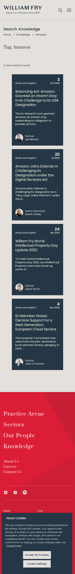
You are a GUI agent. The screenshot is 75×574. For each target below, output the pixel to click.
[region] (37, 543)
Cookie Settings (37, 563)
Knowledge (23, 34)
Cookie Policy (14, 545)
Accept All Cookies (37, 555)
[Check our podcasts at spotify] (25, 492)
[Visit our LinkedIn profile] (8, 492)
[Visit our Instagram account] (18, 492)
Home (7, 34)
